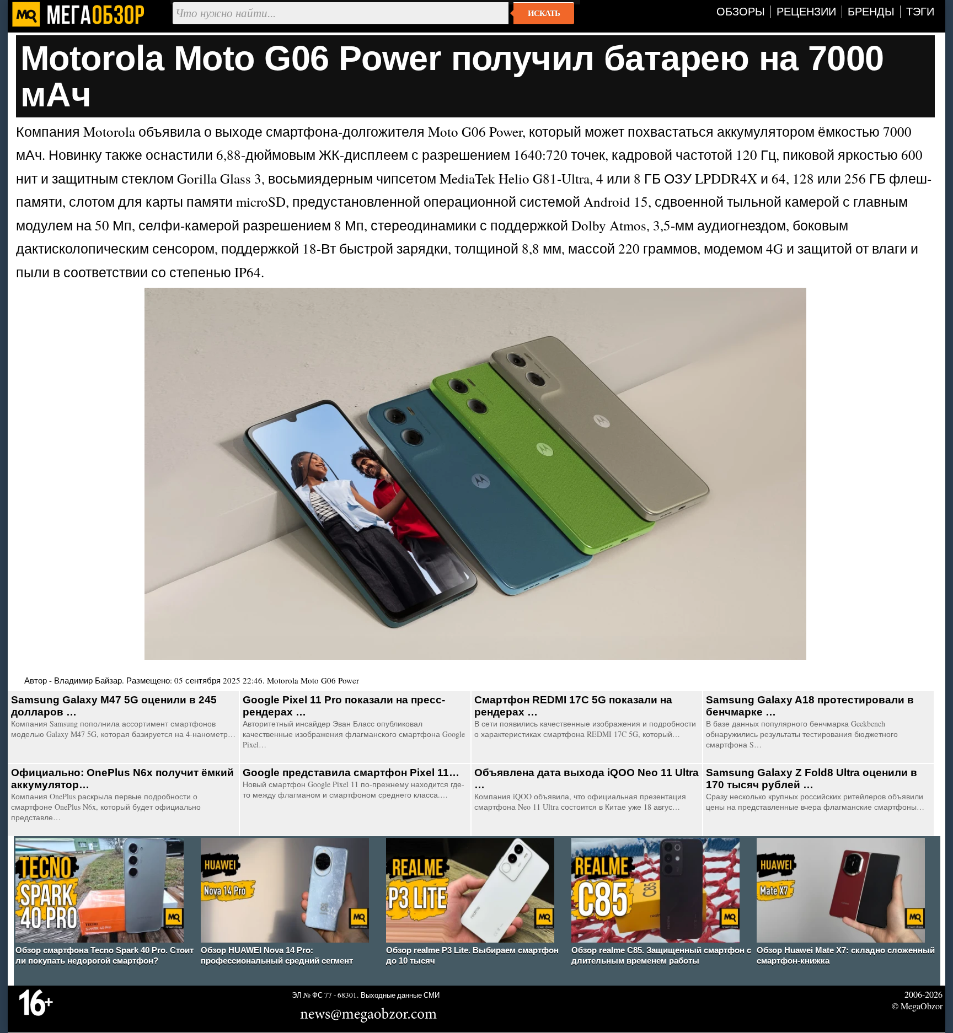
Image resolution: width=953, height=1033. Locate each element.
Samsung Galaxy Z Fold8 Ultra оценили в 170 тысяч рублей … (811, 778)
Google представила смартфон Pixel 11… (351, 772)
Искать (544, 13)
